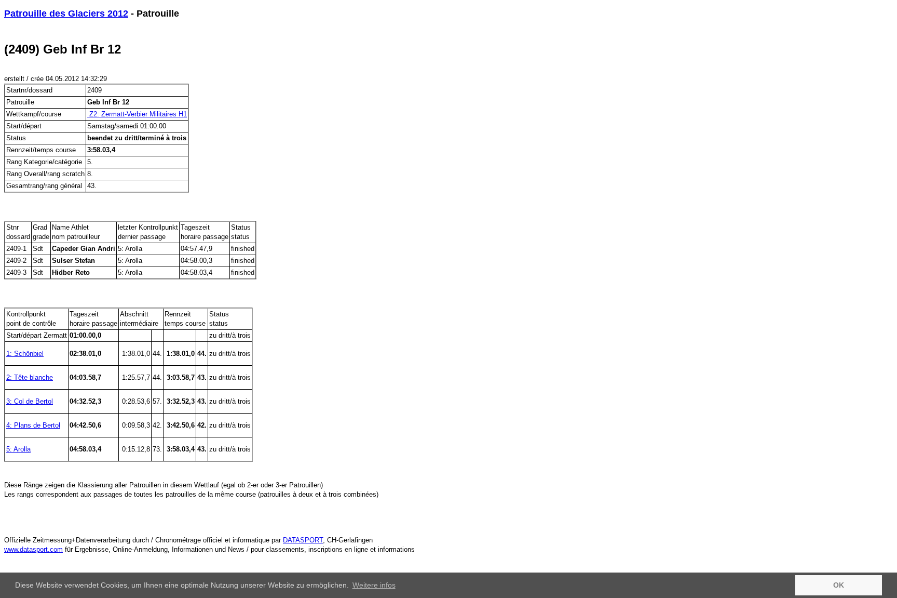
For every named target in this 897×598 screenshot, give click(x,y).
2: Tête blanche (29, 377)
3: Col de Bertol (29, 401)
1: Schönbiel (25, 353)
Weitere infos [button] (374, 585)
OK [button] (838, 585)
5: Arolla (18, 449)
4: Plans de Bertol (33, 425)
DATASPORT (303, 540)
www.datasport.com (33, 549)
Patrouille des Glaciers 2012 (66, 13)
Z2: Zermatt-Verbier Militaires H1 (137, 114)
